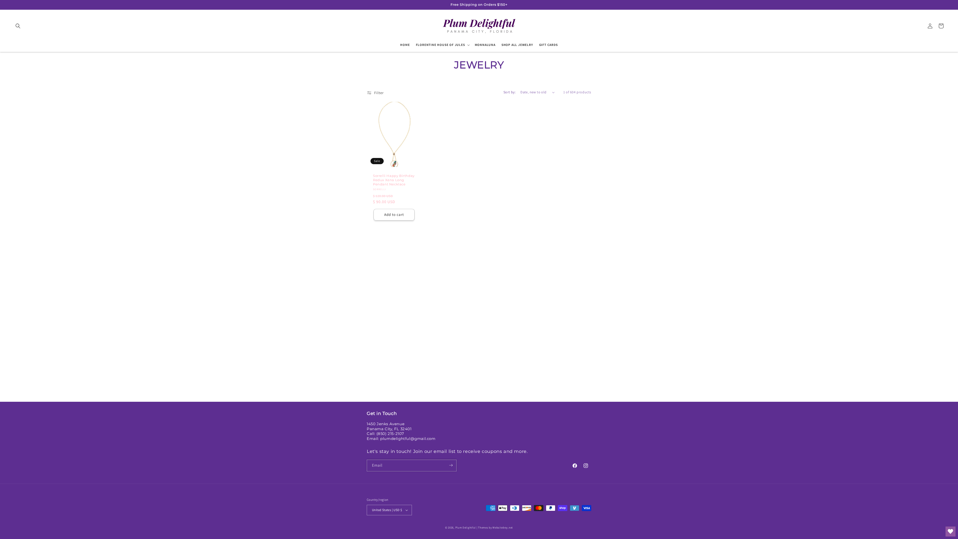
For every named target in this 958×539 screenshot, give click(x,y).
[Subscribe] (450, 465)
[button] (17, 25)
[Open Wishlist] (951, 532)
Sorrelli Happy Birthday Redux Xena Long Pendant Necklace (394, 180)
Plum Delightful (466, 527)
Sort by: (509, 92)
